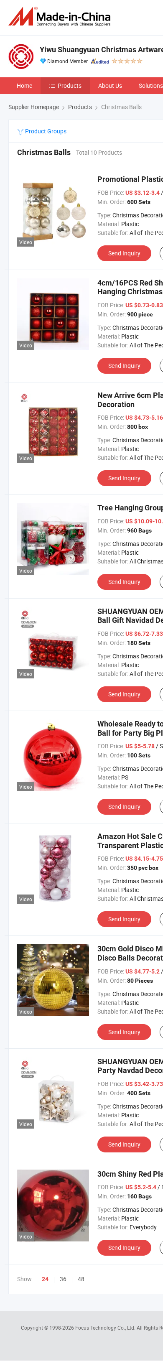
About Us (110, 85)
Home (24, 85)
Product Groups (45, 131)
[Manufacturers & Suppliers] (61, 16)
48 (81, 1279)
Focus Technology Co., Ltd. (106, 1327)
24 (45, 1279)
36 (63, 1279)
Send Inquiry (124, 253)
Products (70, 85)
